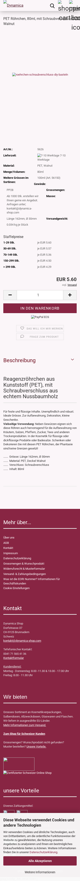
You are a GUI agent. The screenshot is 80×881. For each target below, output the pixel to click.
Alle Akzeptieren (40, 861)
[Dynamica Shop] (13, 5)
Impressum (10, 553)
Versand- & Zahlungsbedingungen (24, 574)
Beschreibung (19, 360)
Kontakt (8, 548)
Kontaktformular (13, 658)
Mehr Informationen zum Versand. (24, 725)
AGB (6, 542)
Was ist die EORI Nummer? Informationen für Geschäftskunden (31, 581)
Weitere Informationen (40, 872)
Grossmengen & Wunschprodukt (23, 563)
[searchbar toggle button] (52, 5)
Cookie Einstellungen (16, 588)
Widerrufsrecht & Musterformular (24, 568)
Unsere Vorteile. (36, 746)
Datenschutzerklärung (43, 852)
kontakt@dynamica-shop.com (22, 640)
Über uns (8, 537)
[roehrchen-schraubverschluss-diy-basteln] (40, 74)
